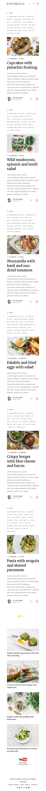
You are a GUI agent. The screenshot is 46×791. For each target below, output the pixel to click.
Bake (22, 416)
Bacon (25, 319)
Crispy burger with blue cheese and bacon (21, 461)
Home (10, 785)
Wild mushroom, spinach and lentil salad (22, 164)
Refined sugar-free (14, 31)
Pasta (21, 523)
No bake (24, 25)
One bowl (18, 28)
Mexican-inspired (13, 25)
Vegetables (21, 427)
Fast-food (16, 419)
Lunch (30, 419)
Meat (9, 422)
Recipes (30, 28)
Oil (21, 422)
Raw (25, 28)
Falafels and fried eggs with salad (21, 364)
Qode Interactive (22, 779)
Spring (17, 33)
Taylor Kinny (18, 98)
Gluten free (16, 22)
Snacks (31, 31)
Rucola (26, 526)
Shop (22, 785)
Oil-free (10, 28)
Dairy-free (26, 19)
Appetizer (18, 19)
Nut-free (32, 25)
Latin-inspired (27, 22)
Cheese (31, 319)
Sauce (25, 31)
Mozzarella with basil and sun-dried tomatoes (21, 265)
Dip (33, 19)
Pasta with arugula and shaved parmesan (23, 565)
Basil (21, 515)
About (27, 785)
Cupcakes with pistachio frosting (22, 65)
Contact (34, 785)
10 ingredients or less (16, 17)
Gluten (24, 419)
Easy (9, 22)
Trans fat (12, 427)
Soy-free (10, 33)
